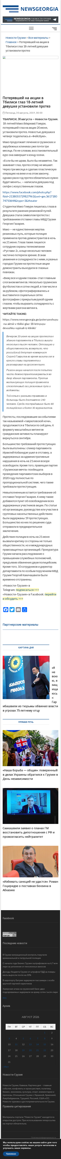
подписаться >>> (27, 590)
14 (37, 1044)
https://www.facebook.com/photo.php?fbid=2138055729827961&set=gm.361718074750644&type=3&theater (30, 196)
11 (16, 1044)
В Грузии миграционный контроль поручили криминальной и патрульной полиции (25, 956)
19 (23, 1050)
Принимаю (11, 1154)
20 (30, 1050)
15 (44, 1044)
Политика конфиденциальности (43, 1137)
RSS (5, 998)
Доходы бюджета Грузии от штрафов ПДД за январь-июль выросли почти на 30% (29, 973)
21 (37, 1050)
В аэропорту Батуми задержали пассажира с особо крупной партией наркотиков (28, 982)
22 (44, 1050)
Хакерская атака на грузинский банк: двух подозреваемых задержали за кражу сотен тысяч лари (30, 990)
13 (30, 1044)
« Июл (6, 1066)
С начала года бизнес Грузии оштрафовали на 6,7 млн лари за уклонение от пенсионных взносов (30, 965)
